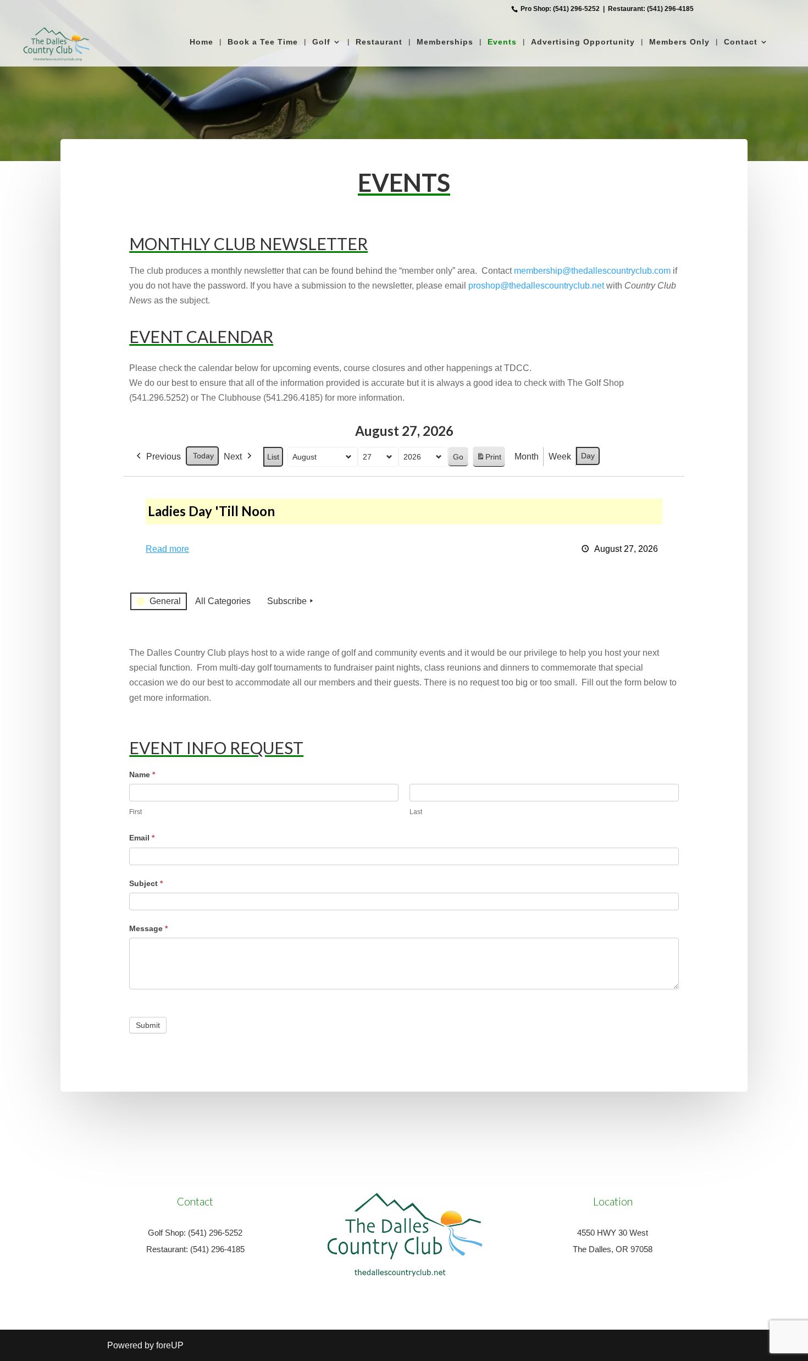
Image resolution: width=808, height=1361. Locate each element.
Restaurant (379, 42)
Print (488, 459)
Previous (163, 456)
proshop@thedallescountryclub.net (536, 285)
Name (142, 774)
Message (148, 928)
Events (502, 42)
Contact (740, 42)
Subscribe (287, 601)
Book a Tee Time (263, 42)
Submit (148, 1025)
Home (201, 42)
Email (141, 837)
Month (526, 456)
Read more (167, 549)
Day (588, 455)
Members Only (679, 42)
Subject (146, 883)
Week (560, 456)
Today (203, 455)
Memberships (445, 42)
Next (233, 456)
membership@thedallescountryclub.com (592, 270)
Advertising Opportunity (583, 42)
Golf (321, 42)
